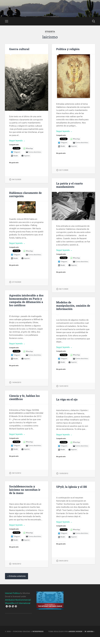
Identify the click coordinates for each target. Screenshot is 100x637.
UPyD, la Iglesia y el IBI (71, 487)
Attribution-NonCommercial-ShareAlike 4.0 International (18, 601)
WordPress (38, 631)
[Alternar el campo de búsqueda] (93, 21)
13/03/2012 (63, 473)
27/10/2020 (16, 282)
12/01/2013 (63, 386)
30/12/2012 (16, 473)
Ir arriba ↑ (90, 631)
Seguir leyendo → (17, 140)
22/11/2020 (63, 170)
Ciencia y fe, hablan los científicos (24, 397)
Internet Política (12, 593)
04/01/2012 (63, 561)
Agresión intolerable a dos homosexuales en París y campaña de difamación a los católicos (26, 300)
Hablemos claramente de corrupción (25, 194)
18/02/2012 (16, 564)
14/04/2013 (16, 382)
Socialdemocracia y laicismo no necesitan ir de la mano (24, 489)
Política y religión (68, 49)
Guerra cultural (19, 49)
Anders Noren (75, 631)
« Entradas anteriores (16, 576)
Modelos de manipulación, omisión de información (73, 305)
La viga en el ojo (67, 399)
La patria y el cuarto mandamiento (69, 185)
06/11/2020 (63, 289)
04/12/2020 (16, 179)
